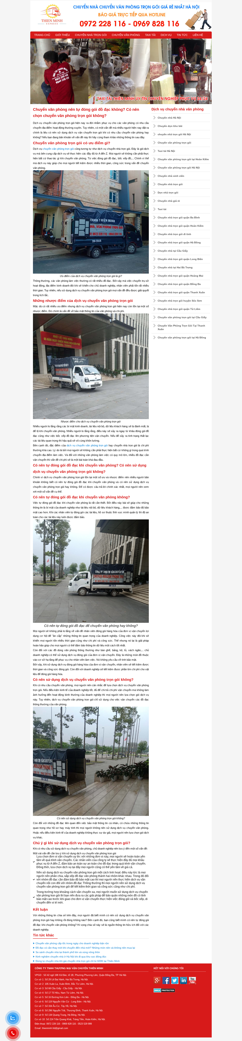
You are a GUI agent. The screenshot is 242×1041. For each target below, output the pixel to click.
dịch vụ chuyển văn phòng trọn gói (87, 445)
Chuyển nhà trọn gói (91, 34)
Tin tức (182, 34)
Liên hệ (198, 34)
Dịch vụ (166, 34)
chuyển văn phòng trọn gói (58, 148)
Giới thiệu (62, 34)
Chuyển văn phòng (126, 34)
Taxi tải (150, 34)
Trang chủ (42, 34)
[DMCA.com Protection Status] (164, 990)
